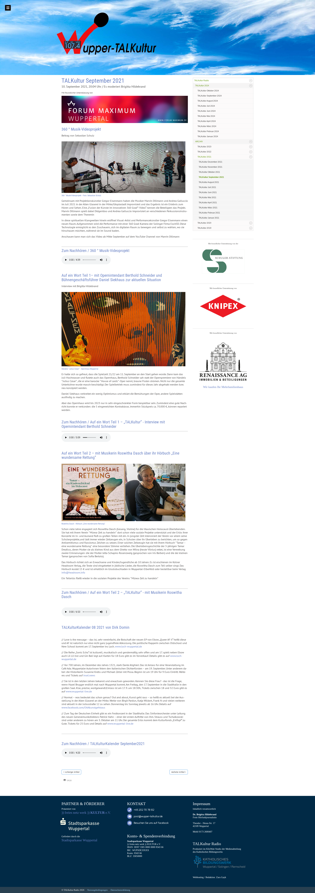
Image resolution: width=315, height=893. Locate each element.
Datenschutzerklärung (120, 890)
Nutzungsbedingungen (97, 890)
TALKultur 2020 (204, 223)
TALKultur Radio (201, 80)
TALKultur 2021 (204, 157)
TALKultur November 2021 (210, 167)
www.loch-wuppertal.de (128, 646)
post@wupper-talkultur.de (148, 816)
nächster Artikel (178, 772)
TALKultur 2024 (202, 85)
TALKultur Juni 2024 (207, 111)
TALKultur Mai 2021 (207, 197)
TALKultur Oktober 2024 (208, 91)
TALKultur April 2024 (207, 121)
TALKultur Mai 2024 (206, 116)
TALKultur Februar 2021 (209, 213)
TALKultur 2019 (204, 228)
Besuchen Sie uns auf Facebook (151, 823)
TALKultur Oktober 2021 (209, 172)
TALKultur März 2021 (208, 208)
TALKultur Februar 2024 (208, 131)
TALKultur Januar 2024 (208, 136)
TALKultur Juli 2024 (206, 106)
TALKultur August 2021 (209, 182)
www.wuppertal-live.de (79, 691)
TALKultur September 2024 (210, 96)
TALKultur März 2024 (207, 126)
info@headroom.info (73, 572)
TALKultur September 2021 (211, 177)
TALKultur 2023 (204, 146)
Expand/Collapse (250, 80)
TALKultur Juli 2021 (207, 187)
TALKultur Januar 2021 (209, 218)
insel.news (89, 675)
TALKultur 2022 (204, 152)
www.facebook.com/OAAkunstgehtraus (83, 707)
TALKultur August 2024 (208, 101)
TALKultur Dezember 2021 (210, 162)
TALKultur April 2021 (208, 202)
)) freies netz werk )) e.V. (86, 813)
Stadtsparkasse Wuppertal (79, 840)
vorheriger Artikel (72, 772)
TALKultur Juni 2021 (208, 192)
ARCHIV (199, 141)
